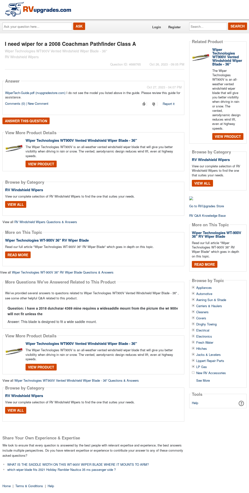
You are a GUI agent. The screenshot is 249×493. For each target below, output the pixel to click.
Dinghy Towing (206, 324)
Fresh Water (204, 342)
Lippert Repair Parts (210, 360)
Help (195, 402)
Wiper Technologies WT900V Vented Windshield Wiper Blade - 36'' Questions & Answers (76, 380)
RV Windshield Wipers (24, 189)
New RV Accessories (211, 373)
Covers (201, 318)
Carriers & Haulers (209, 306)
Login (156, 27)
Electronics (204, 336)
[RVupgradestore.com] (38, 9)
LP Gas (201, 367)
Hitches (201, 348)
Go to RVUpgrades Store (206, 206)
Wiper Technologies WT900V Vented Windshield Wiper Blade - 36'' (81, 140)
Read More (18, 254)
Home (6, 486)
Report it (169, 103)
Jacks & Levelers (208, 354)
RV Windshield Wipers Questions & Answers (45, 221)
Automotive (204, 293)
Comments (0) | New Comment (26, 103)
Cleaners (202, 312)
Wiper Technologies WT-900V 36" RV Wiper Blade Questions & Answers (63, 272)
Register (174, 27)
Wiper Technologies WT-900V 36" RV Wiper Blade (47, 240)
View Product (41, 163)
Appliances (204, 287)
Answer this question (26, 120)
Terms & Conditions (29, 486)
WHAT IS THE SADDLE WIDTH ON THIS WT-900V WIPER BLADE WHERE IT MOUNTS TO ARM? (78, 464)
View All (16, 204)
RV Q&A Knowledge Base (207, 215)
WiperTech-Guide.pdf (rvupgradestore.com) (35, 92)
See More (203, 380)
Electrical (202, 330)
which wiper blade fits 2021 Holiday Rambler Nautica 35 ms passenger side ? (61, 469)
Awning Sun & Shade (211, 300)
